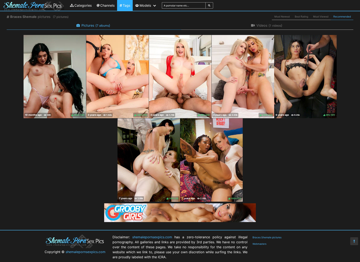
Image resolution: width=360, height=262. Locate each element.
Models (145, 5)
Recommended (342, 16)
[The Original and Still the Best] (180, 221)
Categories (83, 5)
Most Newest (282, 16)
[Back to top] (354, 241)
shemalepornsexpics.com (85, 252)
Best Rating (301, 16)
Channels (107, 5)
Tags (126, 5)
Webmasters (259, 243)
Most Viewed (320, 16)
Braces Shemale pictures (266, 237)
